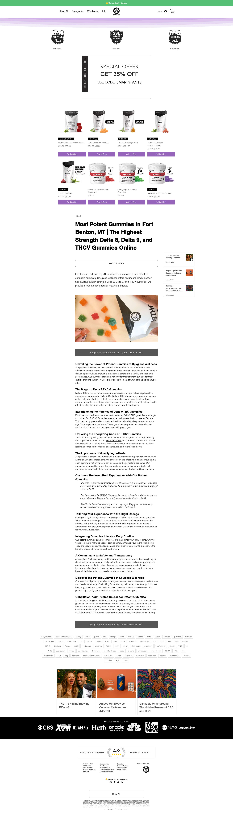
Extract (67, 646)
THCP (123, 641)
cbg (66, 656)
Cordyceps (136, 646)
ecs (176, 641)
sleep (158, 637)
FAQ (175, 651)
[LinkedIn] (122, 782)
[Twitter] (118, 782)
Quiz (59, 656)
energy (113, 637)
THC (180, 646)
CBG (115, 641)
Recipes (57, 646)
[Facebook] (114, 782)
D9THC (47, 646)
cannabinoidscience (63, 637)
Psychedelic (48, 656)
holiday (163, 656)
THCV (87, 637)
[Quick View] (72, 122)
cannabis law (83, 651)
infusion (187, 656)
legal (118, 660)
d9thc (99, 641)
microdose (71, 641)
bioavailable (142, 651)
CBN (107, 641)
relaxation (148, 646)
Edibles (185, 641)
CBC (162, 641)
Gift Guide (108, 656)
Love (125, 660)
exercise (188, 637)
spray (125, 646)
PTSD (50, 651)
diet (104, 637)
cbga (122, 651)
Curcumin (140, 656)
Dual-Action (144, 641)
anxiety (78, 637)
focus (122, 637)
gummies (177, 637)
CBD (76, 646)
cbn (169, 641)
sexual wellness (110, 651)
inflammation (174, 656)
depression (49, 641)
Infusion (109, 660)
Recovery (96, 651)
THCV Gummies (113, 440)
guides (96, 637)
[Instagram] (110, 782)
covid (118, 656)
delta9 (172, 646)
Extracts (124, 3)
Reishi (108, 646)
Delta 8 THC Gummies (123, 396)
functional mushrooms (91, 656)
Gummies (128, 656)
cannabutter (156, 651)
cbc (155, 641)
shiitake (131, 651)
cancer (90, 641)
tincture (167, 637)
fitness (140, 637)
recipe (71, 651)
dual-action (60, 651)
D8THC (60, 641)
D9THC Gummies (98, 418)
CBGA (167, 651)
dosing (131, 637)
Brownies (75, 656)
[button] (77, 11)
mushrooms (86, 646)
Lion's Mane (160, 646)
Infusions (132, 641)
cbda (117, 646)
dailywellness (46, 637)
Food (184, 651)
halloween (152, 656)
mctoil (149, 637)
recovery (98, 646)
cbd (81, 641)
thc (187, 646)
